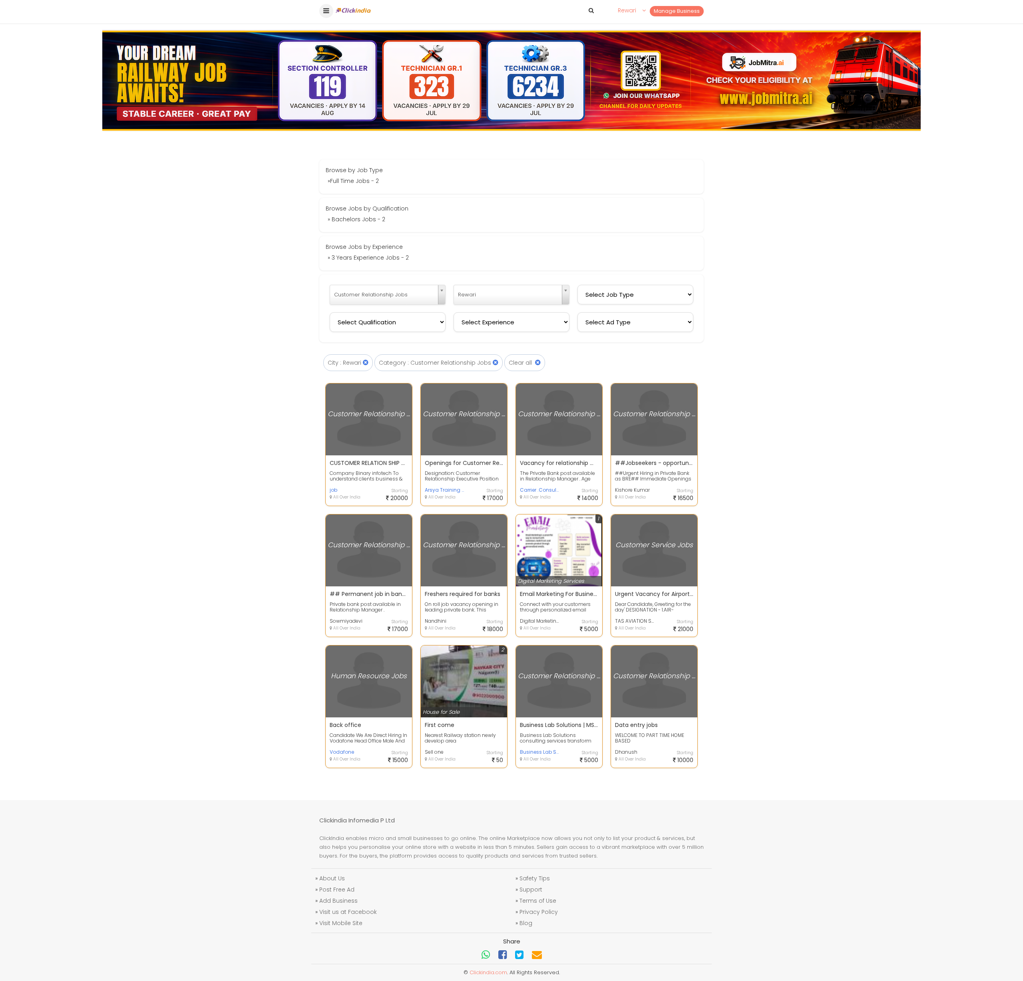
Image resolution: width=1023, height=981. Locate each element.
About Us (332, 878)
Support (530, 890)
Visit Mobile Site (340, 923)
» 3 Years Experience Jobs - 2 (368, 258)
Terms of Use (537, 901)
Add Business (338, 901)
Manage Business (677, 11)
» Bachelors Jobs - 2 (356, 219)
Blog (525, 923)
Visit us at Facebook (348, 912)
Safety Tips (534, 878)
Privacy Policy (538, 912)
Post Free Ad (336, 890)
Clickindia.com (488, 972)
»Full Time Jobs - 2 (353, 181)
